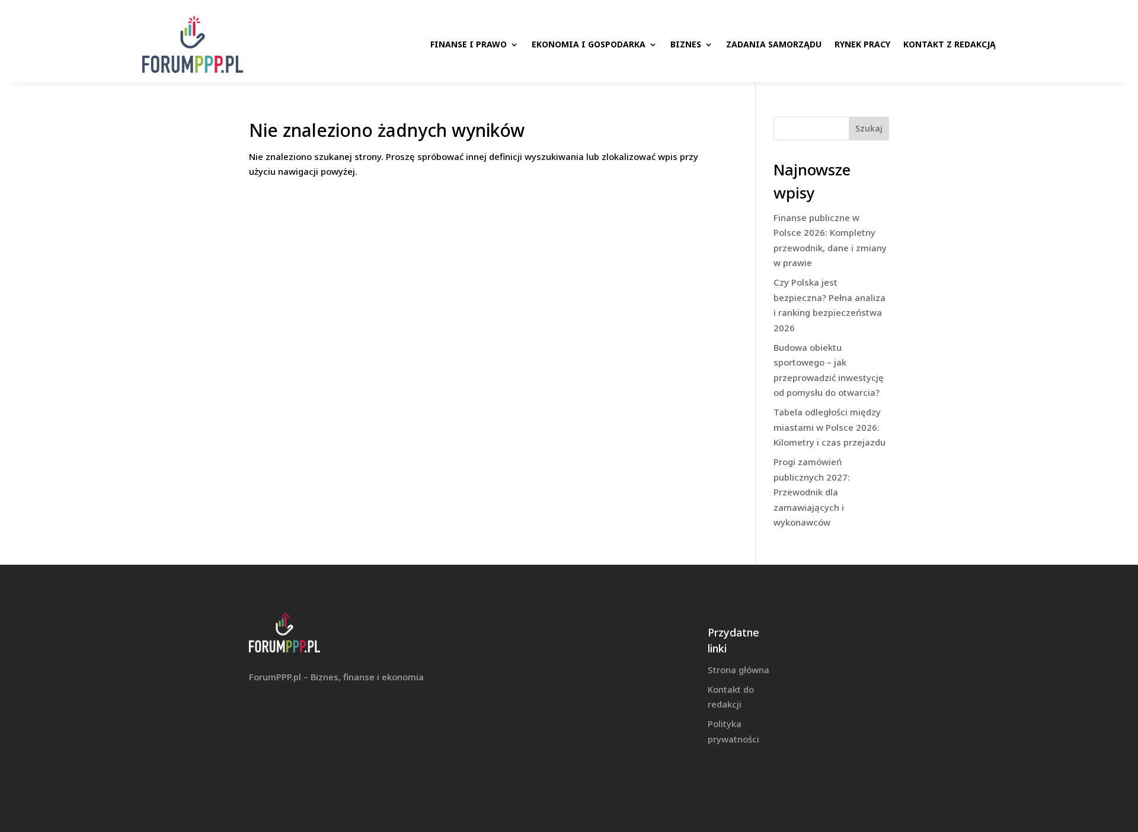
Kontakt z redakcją (949, 44)
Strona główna (738, 670)
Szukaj (869, 128)
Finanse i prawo (468, 44)
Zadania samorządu (773, 44)
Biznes (685, 44)
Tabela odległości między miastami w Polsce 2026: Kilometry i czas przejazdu (829, 427)
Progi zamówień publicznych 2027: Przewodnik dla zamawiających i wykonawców (811, 492)
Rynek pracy (862, 44)
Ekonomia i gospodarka (588, 44)
